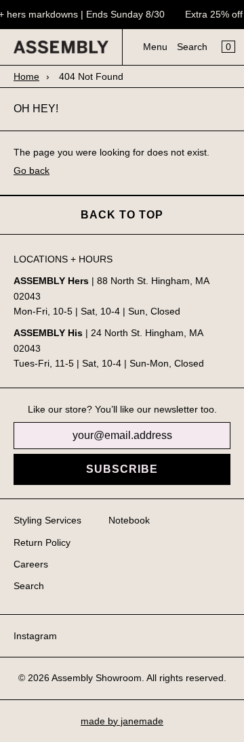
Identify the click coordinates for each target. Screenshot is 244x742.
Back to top (122, 215)
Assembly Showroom (97, 677)
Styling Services (47, 520)
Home (26, 76)
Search (192, 46)
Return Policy (42, 542)
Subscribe (122, 469)
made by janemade (122, 721)
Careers (31, 564)
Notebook (129, 520)
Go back (31, 170)
